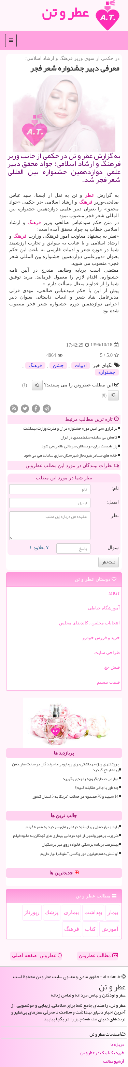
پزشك (51, 912)
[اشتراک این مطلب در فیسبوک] (36, 408)
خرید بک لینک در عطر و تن (102, 1053)
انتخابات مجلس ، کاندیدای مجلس (89, 622)
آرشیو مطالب (113, 1061)
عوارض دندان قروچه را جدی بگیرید (90, 779)
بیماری (71, 912)
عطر (89, 195)
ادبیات (81, 365)
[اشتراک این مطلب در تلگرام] (47, 408)
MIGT (114, 593)
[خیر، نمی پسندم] (113, 395)
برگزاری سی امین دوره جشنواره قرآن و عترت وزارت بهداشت (70, 428)
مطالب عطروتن (95, 955)
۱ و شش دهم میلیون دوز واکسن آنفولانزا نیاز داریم (79, 854)
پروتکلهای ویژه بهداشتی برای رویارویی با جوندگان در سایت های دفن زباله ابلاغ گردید (65, 767)
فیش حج (112, 667)
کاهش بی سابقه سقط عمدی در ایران (88, 437)
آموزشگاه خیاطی (104, 607)
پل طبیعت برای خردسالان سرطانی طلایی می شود (79, 446)
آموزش (109, 929)
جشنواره (106, 372)
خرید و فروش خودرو (101, 637)
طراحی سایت (107, 652)
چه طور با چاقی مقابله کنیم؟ (96, 788)
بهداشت (93, 912)
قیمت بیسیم (108, 682)
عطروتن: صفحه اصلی (35, 955)
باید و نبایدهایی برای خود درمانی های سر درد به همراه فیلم (72, 827)
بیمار (113, 912)
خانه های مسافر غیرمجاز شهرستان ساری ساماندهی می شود (70, 455)
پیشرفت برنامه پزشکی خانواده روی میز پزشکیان (80, 844)
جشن (58, 365)
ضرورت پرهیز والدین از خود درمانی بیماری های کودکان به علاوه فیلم (65, 836)
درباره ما (117, 1045)
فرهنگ (86, 202)
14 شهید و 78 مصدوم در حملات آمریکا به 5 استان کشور (75, 796)
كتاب (90, 929)
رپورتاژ (32, 912)
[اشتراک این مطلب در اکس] (25, 408)
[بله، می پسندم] (37, 385)
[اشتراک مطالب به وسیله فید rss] (14, 408)
